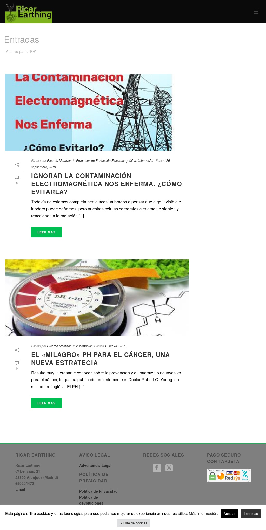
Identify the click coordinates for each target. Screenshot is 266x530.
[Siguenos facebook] (157, 468)
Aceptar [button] (229, 513)
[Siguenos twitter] (169, 468)
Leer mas (251, 513)
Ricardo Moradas (59, 160)
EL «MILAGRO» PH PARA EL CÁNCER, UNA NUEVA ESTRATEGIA (100, 358)
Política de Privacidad (98, 491)
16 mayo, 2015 (115, 346)
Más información (203, 513)
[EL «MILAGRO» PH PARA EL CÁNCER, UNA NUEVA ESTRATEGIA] (97, 297)
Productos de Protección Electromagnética (106, 160)
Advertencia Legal (95, 465)
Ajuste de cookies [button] (133, 522)
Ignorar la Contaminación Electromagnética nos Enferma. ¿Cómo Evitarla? (106, 183)
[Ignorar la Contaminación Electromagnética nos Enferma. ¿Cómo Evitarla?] (97, 112)
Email (20, 489)
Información (146, 160)
